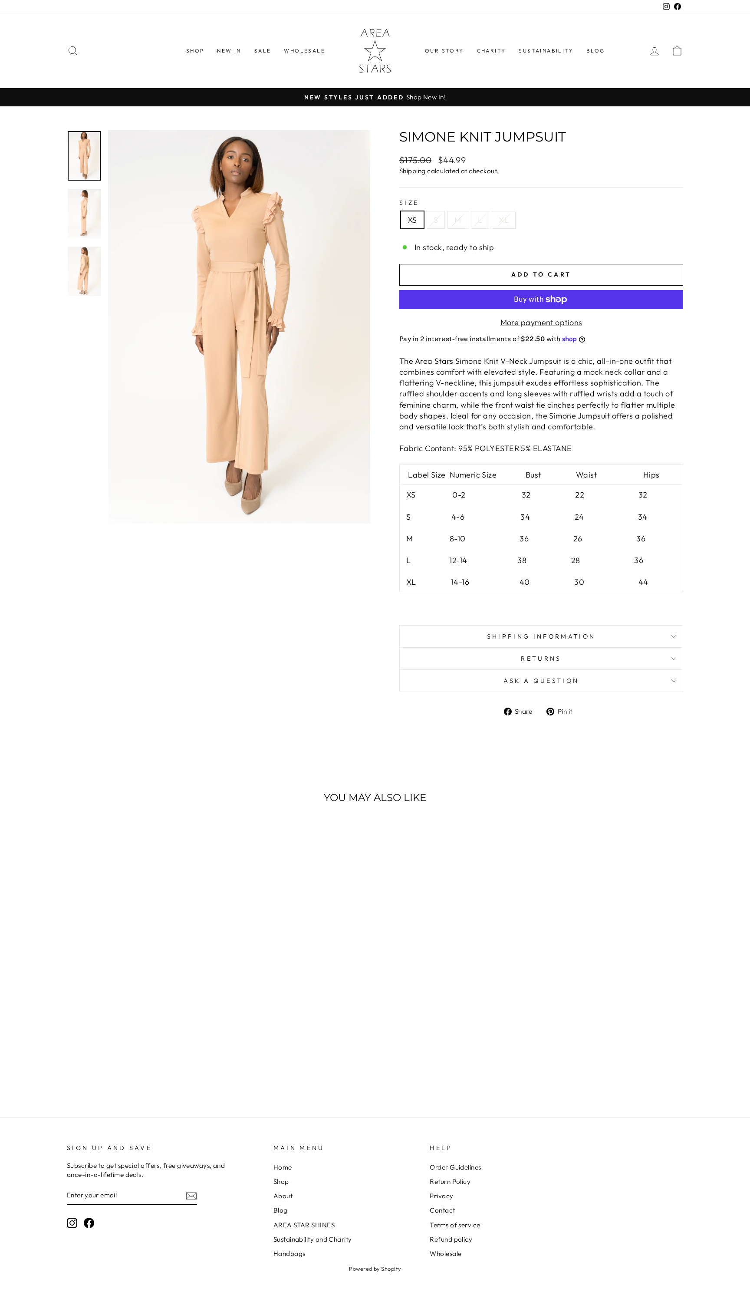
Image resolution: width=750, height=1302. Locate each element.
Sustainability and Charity (312, 1239)
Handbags (289, 1253)
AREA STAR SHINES (304, 1225)
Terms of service (455, 1225)
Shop (281, 1181)
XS (412, 220)
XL (504, 220)
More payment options (541, 322)
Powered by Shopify (375, 1268)
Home (282, 1167)
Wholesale (445, 1253)
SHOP (195, 50)
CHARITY (491, 50)
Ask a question (541, 681)
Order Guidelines (455, 1167)
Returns (541, 659)
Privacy (441, 1196)
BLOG (595, 50)
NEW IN (229, 50)
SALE (262, 50)
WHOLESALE (304, 50)
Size (409, 203)
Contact (442, 1210)
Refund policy (451, 1239)
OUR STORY (444, 50)
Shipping (412, 171)
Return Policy (450, 1181)
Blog (280, 1210)
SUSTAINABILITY (546, 50)
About (283, 1196)
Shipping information (541, 636)
